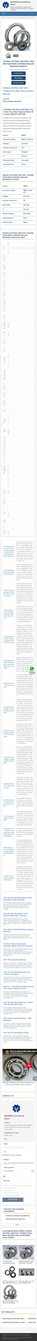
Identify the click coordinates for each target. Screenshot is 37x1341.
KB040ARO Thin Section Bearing (9, 685)
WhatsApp (18, 78)
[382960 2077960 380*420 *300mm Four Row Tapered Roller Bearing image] (18, 37)
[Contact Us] (32, 670)
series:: (5, 135)
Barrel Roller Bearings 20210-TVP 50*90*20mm (9, 734)
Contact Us (12, 1335)
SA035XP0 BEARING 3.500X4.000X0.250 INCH (9, 760)
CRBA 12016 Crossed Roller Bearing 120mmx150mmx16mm (9, 614)
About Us (5, 1335)
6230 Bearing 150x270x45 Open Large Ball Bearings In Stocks (9, 664)
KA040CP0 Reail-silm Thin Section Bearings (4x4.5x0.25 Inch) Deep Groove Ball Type (9, 551)
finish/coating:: (8, 160)
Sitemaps (27, 1335)
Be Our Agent (19, 83)
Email (5, 1144)
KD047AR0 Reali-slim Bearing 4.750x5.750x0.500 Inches (9, 640)
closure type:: (7, 222)
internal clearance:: (10, 148)
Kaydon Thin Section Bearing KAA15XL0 (9, 878)
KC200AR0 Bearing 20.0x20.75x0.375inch (9, 572)
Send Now (13, 1199)
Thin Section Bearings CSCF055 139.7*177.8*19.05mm (9, 593)
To (5, 1152)
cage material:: (8, 164)
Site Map (20, 1335)
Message (6, 1181)
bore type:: (7, 152)
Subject (6, 1160)
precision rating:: (9, 140)
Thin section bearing (19, 18)
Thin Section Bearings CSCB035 (9, 818)
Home (3, 18)
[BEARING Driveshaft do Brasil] (5, 4)
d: (3, 156)
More (17, 1225)
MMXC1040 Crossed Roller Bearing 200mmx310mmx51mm (9, 851)
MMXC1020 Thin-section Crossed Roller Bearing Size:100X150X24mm (9, 832)
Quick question (9, 1167)
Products (9, 18)
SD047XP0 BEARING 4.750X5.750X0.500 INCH (9, 710)
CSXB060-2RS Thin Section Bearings (9, 786)
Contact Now (18, 73)
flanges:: (6, 144)
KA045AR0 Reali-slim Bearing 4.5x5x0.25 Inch (9, 803)
